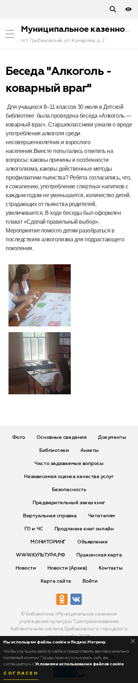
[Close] (133, 641)
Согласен (21, 673)
